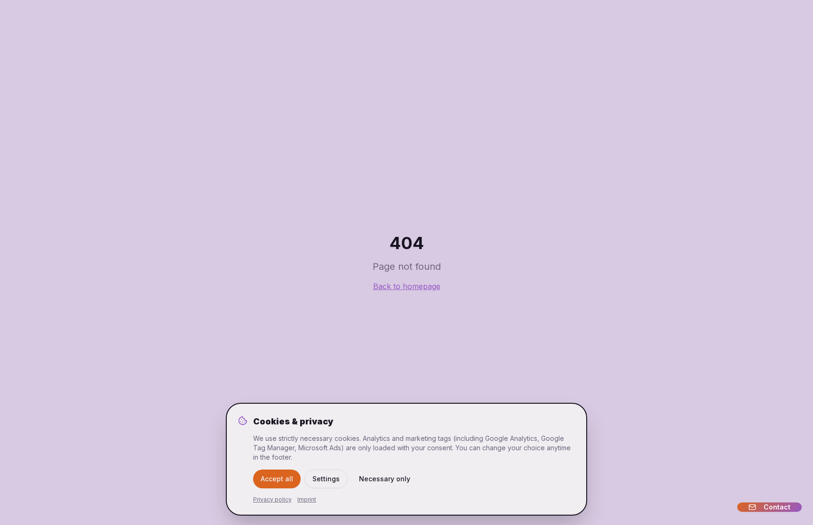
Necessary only (384, 479)
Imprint (306, 499)
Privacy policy (272, 499)
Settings (326, 479)
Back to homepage (406, 286)
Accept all (277, 479)
